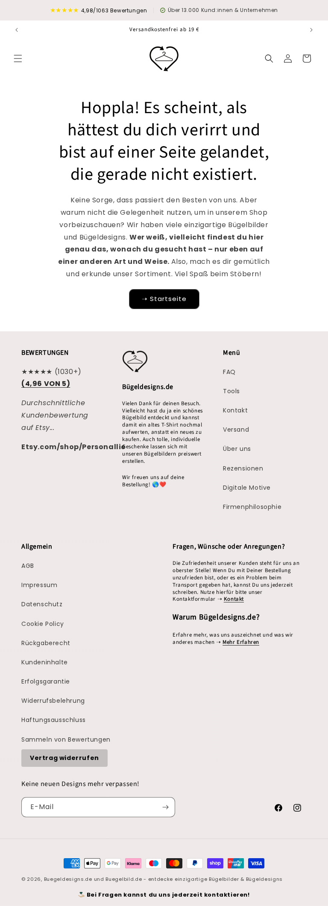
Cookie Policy (42, 624)
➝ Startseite (164, 298)
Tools (231, 391)
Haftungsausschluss (53, 720)
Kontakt (235, 410)
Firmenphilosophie (252, 507)
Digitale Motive (247, 487)
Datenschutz (42, 604)
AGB (27, 565)
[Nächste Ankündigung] (311, 29)
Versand (236, 429)
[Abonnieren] (165, 807)
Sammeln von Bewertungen (66, 739)
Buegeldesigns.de (68, 879)
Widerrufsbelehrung (53, 700)
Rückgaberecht (45, 643)
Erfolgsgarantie (45, 681)
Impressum (39, 585)
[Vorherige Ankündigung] (16, 29)
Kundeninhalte (44, 662)
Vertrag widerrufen (64, 758)
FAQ (229, 372)
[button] (18, 58)
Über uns (237, 448)
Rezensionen (243, 468)
